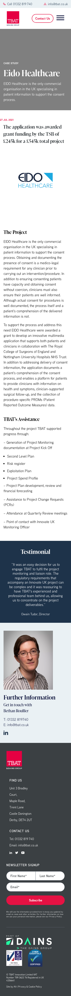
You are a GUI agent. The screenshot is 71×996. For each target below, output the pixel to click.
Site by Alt (11, 986)
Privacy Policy (55, 916)
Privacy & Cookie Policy (30, 986)
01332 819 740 (22, 4)
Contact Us (42, 18)
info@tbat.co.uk (58, 4)
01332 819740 (17, 719)
